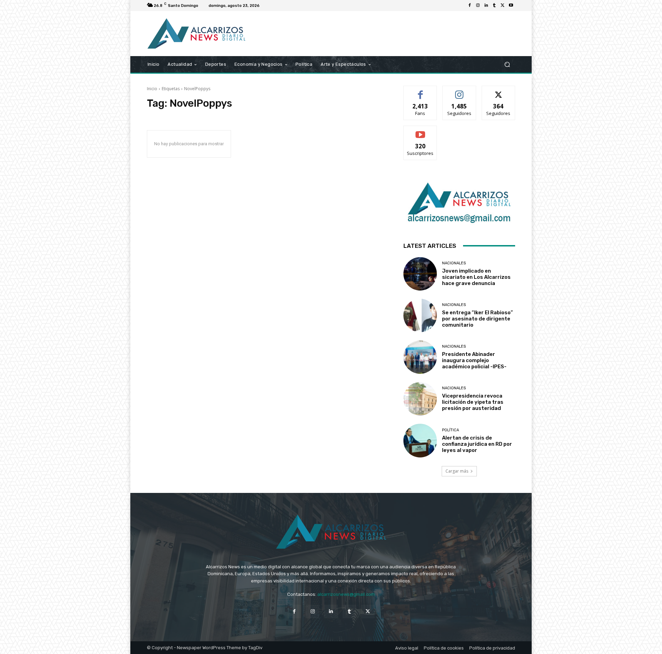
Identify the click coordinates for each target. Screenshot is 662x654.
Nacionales (454, 263)
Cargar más (456, 471)
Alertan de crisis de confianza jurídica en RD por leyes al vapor (477, 444)
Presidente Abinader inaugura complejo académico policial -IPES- (474, 360)
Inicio (152, 89)
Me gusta (420, 91)
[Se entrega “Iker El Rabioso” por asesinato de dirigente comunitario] (420, 315)
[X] (503, 5)
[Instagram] (478, 5)
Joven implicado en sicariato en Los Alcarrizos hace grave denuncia (476, 277)
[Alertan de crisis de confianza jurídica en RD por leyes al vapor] (420, 440)
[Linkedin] (486, 5)
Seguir (459, 91)
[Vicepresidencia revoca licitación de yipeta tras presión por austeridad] (420, 398)
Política (450, 430)
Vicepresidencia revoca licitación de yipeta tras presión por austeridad (472, 402)
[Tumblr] (494, 5)
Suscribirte (420, 131)
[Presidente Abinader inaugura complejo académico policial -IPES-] (420, 357)
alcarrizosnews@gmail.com (346, 594)
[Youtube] (511, 5)
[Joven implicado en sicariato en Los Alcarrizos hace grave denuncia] (420, 274)
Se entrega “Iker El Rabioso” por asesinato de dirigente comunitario (477, 318)
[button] (507, 64)
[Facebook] (469, 5)
